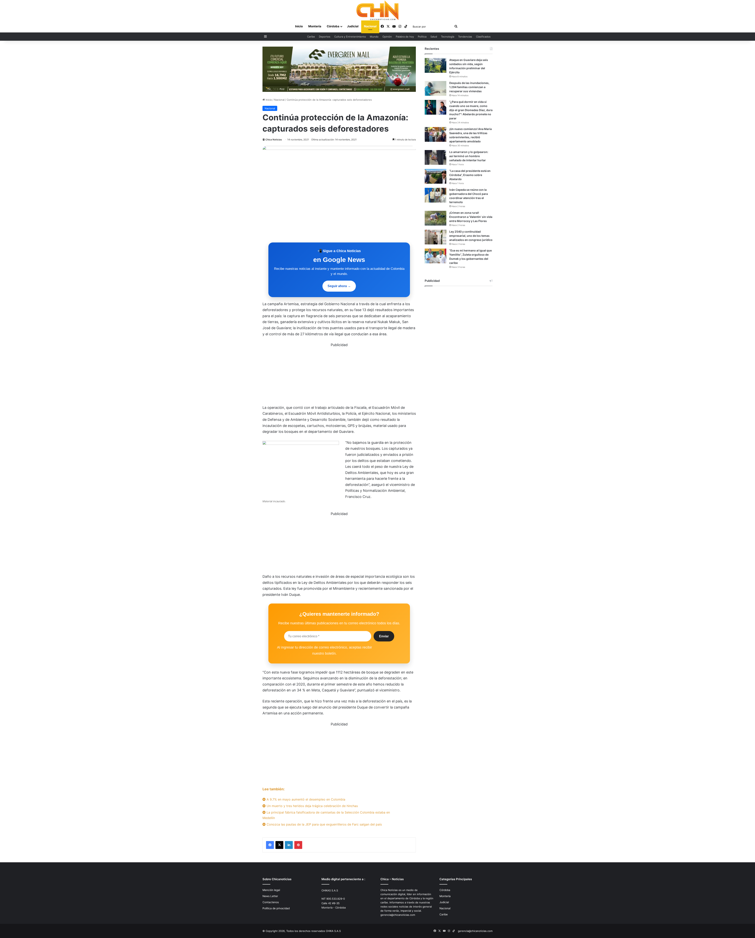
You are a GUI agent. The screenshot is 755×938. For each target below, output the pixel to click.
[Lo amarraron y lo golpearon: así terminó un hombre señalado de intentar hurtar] (435, 157)
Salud (433, 36)
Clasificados (483, 36)
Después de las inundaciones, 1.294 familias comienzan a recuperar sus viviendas (469, 87)
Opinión (387, 36)
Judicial (352, 26)
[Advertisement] (339, 375)
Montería (314, 26)
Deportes (324, 36)
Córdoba (333, 26)
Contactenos (270, 902)
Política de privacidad (276, 908)
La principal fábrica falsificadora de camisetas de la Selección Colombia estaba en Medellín (326, 815)
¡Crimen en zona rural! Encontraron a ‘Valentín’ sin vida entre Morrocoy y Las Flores (470, 217)
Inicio (299, 26)
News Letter (270, 896)
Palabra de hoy (405, 36)
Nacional (370, 26)
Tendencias (465, 36)
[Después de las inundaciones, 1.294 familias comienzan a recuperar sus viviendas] (435, 88)
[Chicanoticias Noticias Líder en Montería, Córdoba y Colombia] (377, 10)
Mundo (374, 36)
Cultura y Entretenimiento (350, 36)
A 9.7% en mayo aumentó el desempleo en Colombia (305, 799)
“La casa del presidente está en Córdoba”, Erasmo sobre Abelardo (470, 175)
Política (422, 36)
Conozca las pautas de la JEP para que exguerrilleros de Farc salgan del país (324, 824)
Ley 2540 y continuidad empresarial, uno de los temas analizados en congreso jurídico (471, 235)
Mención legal (271, 890)
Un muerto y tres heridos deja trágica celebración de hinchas (312, 806)
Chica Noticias (273, 139)
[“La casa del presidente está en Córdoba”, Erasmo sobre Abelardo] (435, 176)
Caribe (311, 36)
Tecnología (447, 36)
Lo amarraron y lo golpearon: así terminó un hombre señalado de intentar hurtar (468, 156)
